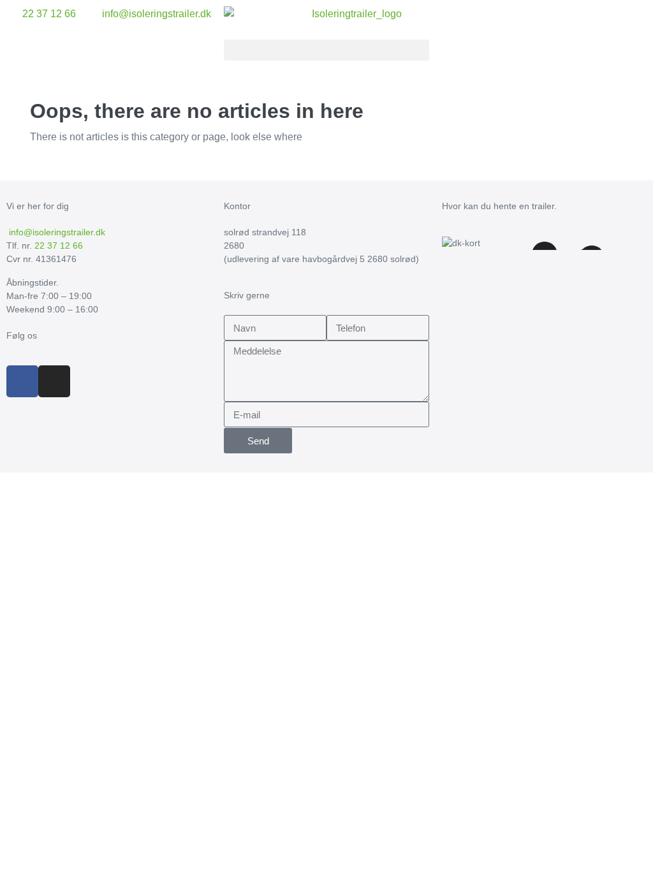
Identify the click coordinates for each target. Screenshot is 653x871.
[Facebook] (22, 381)
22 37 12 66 (58, 245)
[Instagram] (54, 381)
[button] (326, 50)
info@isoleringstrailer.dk (55, 232)
